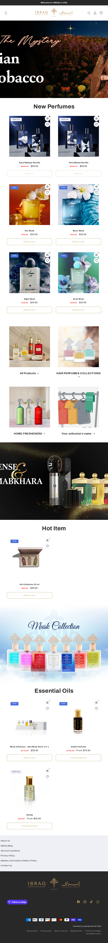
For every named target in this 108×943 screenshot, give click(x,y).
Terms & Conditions (10, 851)
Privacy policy (46, 931)
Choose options (78, 758)
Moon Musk (78, 231)
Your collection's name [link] (77, 433)
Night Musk (29, 299)
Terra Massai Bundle (78, 163)
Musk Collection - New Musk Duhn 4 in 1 (29, 747)
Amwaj (29, 815)
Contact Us (6, 865)
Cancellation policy (93, 933)
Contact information (93, 931)
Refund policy (32, 931)
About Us (5, 841)
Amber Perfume (78, 747)
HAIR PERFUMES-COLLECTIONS (78, 373)
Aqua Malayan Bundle (29, 163)
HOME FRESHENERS (28, 433)
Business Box (89, 926)
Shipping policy (76, 931)
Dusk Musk (78, 299)
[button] (6, 13)
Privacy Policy (8, 856)
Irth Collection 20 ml (30, 584)
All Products (28, 373)
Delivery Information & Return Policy (19, 861)
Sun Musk (29, 231)
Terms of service (61, 931)
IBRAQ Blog (7, 846)
